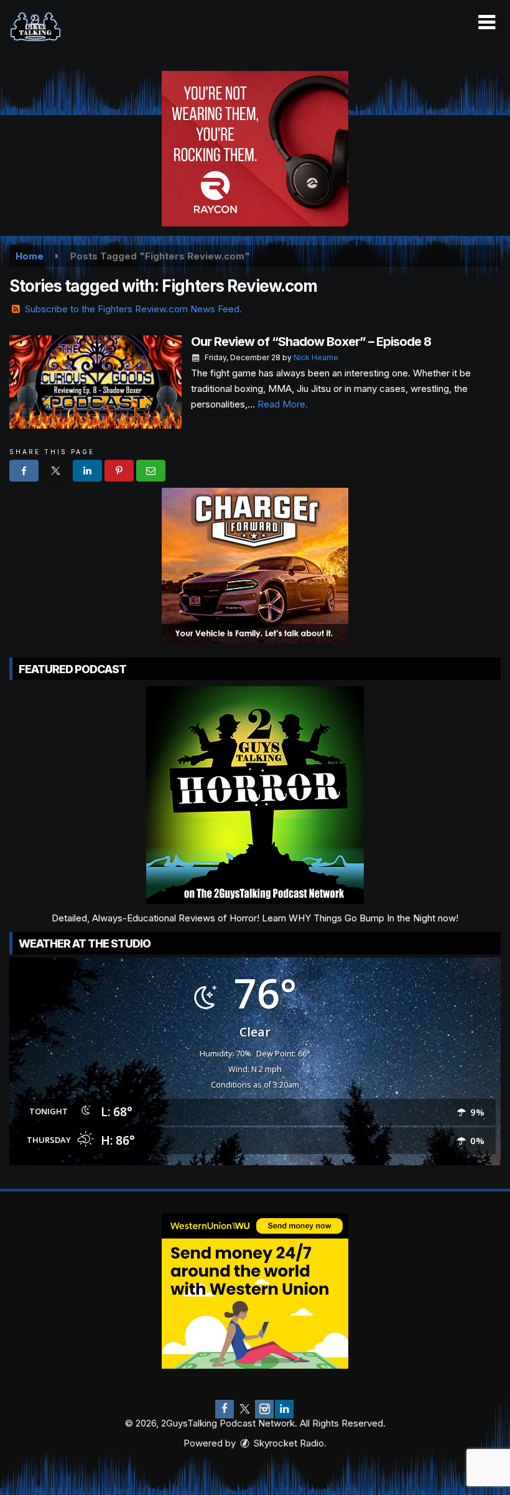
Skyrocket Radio (287, 1443)
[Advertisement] (255, 148)
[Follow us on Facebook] (224, 1409)
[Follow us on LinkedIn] (284, 1409)
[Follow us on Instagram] (264, 1409)
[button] (487, 22)
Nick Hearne (316, 357)
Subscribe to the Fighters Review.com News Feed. (133, 309)
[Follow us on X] (244, 1409)
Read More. (282, 404)
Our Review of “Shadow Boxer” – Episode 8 (311, 341)
